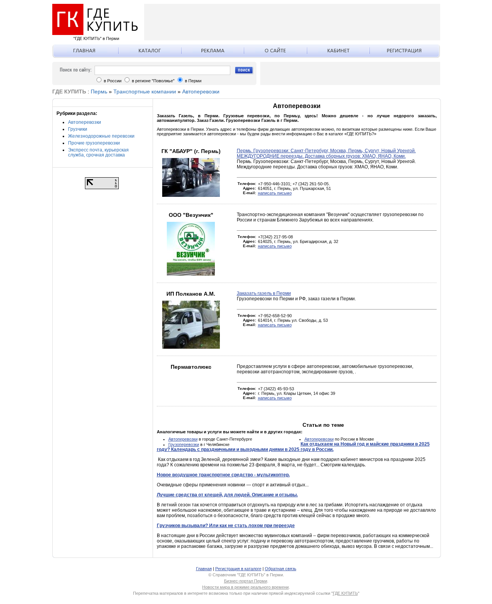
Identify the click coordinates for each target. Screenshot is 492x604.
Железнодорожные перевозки (101, 136)
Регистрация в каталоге (238, 568)
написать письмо (275, 193)
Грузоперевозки (183, 444)
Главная (204, 568)
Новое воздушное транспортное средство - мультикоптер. (223, 475)
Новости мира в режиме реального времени (245, 587)
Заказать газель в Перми (264, 293)
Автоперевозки (200, 91)
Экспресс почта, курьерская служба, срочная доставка (98, 152)
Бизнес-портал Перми (245, 581)
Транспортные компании (144, 91)
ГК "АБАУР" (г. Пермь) (191, 151)
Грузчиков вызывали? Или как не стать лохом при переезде (226, 525)
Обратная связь (280, 568)
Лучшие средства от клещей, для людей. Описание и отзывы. (227, 495)
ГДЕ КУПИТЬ (345, 593)
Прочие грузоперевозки (94, 143)
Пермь (99, 91)
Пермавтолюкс (191, 367)
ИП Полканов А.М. (190, 294)
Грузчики (77, 129)
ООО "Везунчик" (191, 215)
